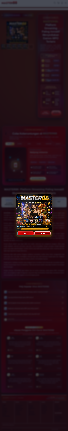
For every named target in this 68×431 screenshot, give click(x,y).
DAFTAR (42, 233)
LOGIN (25, 233)
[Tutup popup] (49, 196)
